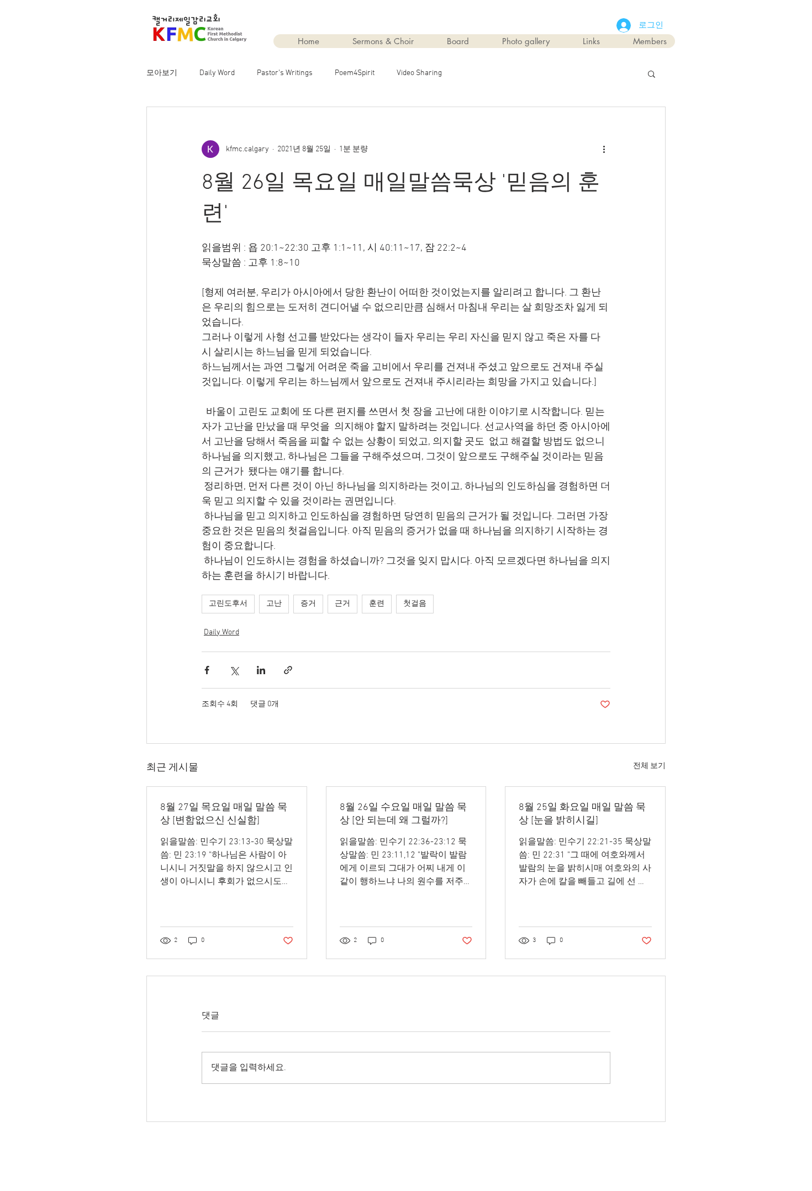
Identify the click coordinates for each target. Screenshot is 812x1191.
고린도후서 (228, 603)
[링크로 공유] (288, 670)
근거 (342, 603)
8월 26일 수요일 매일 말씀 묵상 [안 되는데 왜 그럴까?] (403, 814)
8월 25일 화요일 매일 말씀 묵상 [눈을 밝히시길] (582, 814)
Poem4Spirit (355, 73)
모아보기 (161, 73)
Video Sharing (419, 73)
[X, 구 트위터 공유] (234, 670)
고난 (274, 603)
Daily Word (217, 73)
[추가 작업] (603, 149)
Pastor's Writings (285, 73)
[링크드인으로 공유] (261, 670)
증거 (308, 603)
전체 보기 (649, 766)
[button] (651, 73)
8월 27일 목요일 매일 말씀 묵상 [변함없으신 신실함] (223, 814)
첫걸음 (414, 603)
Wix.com (468, 1147)
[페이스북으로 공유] (207, 670)
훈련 (376, 603)
